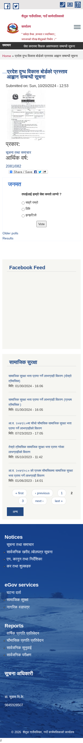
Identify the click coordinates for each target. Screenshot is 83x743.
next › (39, 501)
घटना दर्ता (14, 592)
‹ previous (42, 493)
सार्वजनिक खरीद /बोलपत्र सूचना (30, 552)
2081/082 (13, 166)
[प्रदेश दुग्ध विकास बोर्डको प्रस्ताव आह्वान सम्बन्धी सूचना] (26, 114)
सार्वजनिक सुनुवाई (19, 648)
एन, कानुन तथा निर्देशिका (24, 559)
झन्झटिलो (31, 215)
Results (8, 238)
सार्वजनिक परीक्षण (19, 655)
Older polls (10, 233)
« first (19, 493)
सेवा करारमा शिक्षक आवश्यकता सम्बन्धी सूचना (45, 46)
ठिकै (28, 208)
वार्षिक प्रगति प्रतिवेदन (23, 633)
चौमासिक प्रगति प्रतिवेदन (25, 640)
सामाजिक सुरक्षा (17, 600)
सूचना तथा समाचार (18, 152)
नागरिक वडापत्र (18, 607)
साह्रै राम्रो (32, 202)
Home (6, 56)
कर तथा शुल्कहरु (19, 566)
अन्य (15, 511)
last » (59, 501)
